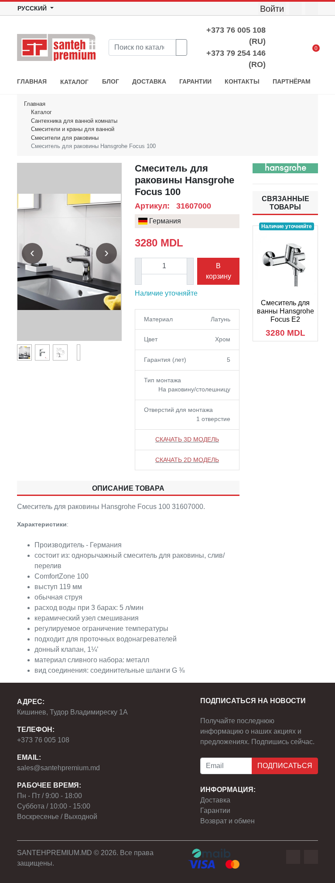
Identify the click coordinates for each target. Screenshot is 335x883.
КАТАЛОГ (74, 82)
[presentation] (32, 253)
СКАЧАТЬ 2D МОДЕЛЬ (187, 459)
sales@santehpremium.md (58, 768)
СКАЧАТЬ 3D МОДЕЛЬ (187, 439)
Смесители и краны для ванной (72, 129)
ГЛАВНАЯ (32, 81)
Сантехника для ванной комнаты (74, 121)
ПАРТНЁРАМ (292, 81)
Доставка (215, 800)
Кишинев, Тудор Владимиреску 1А (72, 712)
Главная (34, 104)
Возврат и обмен (227, 821)
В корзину (218, 271)
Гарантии (215, 810)
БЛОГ (110, 81)
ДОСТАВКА (149, 81)
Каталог (41, 112)
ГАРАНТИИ (195, 81)
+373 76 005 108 (43, 740)
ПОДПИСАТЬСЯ (284, 765)
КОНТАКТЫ (242, 81)
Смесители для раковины (65, 138)
